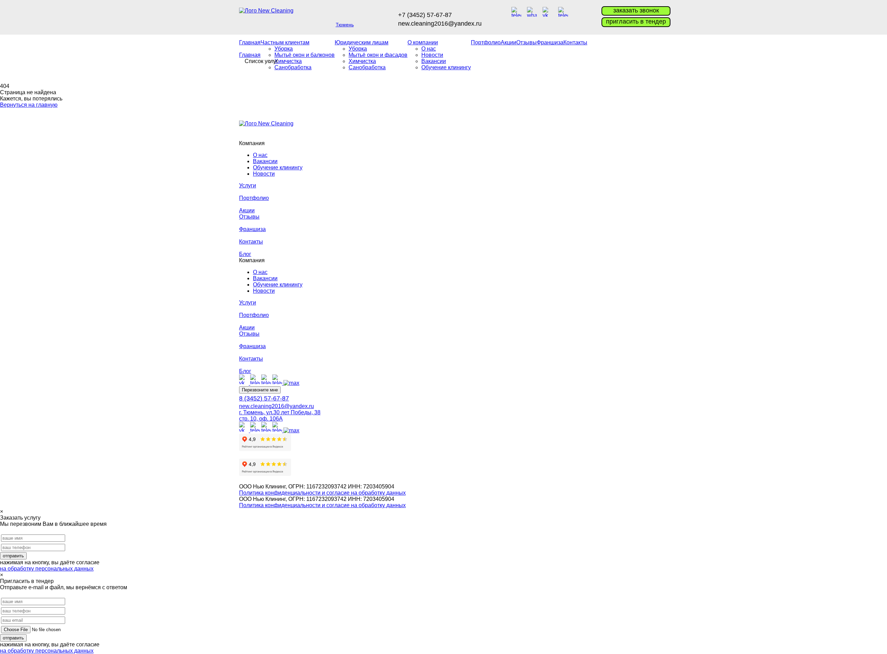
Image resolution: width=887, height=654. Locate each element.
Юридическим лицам (361, 42)
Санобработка (292, 67)
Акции (508, 42)
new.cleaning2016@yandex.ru (440, 23)
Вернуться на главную (29, 105)
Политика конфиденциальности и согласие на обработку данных (322, 493)
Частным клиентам (285, 42)
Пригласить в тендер (636, 21)
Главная (250, 42)
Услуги (247, 185)
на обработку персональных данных (47, 569)
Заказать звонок (636, 10)
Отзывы (526, 42)
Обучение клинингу (446, 67)
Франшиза (550, 42)
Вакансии (265, 161)
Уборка (283, 49)
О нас (428, 49)
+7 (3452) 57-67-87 (425, 14)
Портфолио (486, 42)
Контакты (575, 42)
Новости (264, 174)
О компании (422, 42)
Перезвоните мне (260, 389)
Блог (245, 254)
